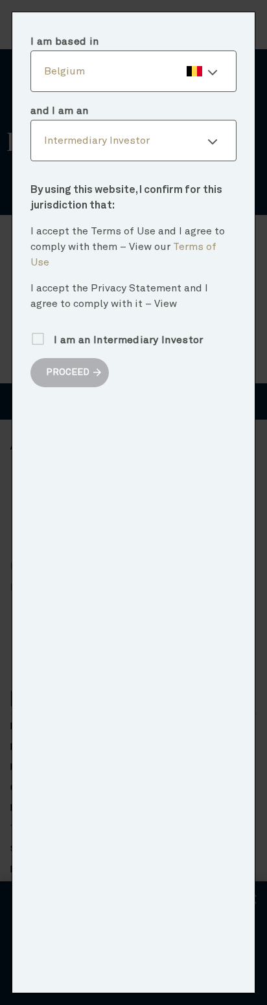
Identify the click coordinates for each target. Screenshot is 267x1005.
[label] (133, 71)
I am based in (64, 41)
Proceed (67, 372)
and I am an (59, 111)
